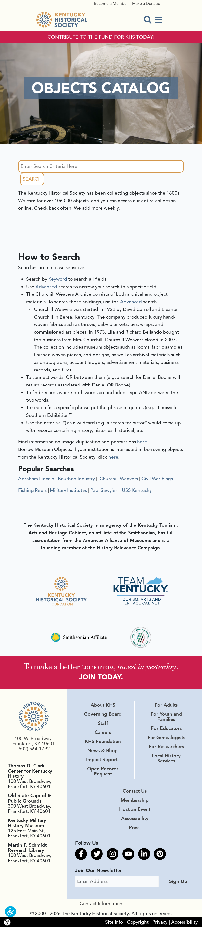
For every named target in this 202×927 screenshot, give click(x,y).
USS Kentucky (136, 490)
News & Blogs (102, 751)
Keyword (57, 279)
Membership (135, 800)
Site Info (114, 922)
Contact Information (101, 904)
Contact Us (135, 791)
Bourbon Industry (76, 479)
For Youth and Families (166, 716)
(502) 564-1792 (33, 749)
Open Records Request (103, 771)
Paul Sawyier (103, 490)
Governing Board (103, 714)
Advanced (46, 287)
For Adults (166, 705)
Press (135, 828)
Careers (103, 732)
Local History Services (166, 758)
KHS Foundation (103, 741)
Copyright (138, 922)
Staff (103, 723)
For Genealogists (166, 738)
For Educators (166, 728)
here (142, 442)
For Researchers (166, 747)
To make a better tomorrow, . (101, 666)
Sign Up (178, 881)
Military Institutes (68, 490)
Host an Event (134, 809)
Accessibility (134, 818)
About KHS (103, 705)
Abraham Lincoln (36, 479)
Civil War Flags (157, 479)
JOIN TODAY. (101, 677)
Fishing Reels (32, 490)
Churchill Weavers (118, 479)
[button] (10, 911)
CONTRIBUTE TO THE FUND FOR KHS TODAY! (101, 37)
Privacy (159, 922)
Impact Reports (103, 760)
